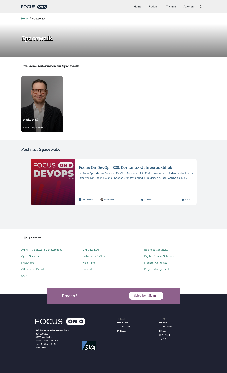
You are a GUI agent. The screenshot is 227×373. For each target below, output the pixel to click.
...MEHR (162, 339)
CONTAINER (164, 335)
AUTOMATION (165, 326)
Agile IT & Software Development (41, 250)
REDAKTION (122, 322)
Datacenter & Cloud (94, 256)
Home (137, 6)
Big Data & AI (91, 250)
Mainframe (89, 263)
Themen (171, 6)
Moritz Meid (108, 199)
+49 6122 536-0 (50, 340)
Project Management (156, 269)
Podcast (153, 6)
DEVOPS (163, 322)
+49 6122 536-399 (48, 344)
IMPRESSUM (122, 331)
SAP (24, 276)
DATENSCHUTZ (124, 326)
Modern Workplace (155, 263)
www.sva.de (40, 347)
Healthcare (27, 263)
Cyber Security (30, 256)
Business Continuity (156, 250)
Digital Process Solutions (159, 256)
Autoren (189, 6)
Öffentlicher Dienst (32, 269)
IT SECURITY (165, 331)
